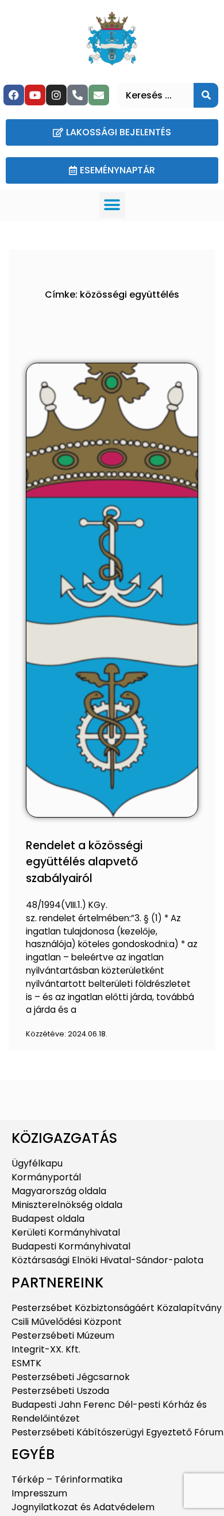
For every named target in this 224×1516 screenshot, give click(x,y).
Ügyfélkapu (37, 1163)
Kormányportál (46, 1177)
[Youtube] (35, 95)
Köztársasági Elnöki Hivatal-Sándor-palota (107, 1260)
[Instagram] (56, 95)
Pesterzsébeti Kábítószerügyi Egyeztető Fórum (117, 1432)
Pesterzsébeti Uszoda (60, 1390)
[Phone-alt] (77, 95)
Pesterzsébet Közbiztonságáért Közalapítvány (116, 1307)
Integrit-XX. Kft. (45, 1349)
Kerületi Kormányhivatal (65, 1232)
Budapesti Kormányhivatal (70, 1246)
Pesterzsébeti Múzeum (62, 1335)
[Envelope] (98, 95)
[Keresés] (206, 95)
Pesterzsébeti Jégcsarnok (70, 1377)
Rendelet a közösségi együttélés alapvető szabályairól (84, 862)
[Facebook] (13, 95)
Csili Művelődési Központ (66, 1321)
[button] (112, 205)
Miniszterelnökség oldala (66, 1204)
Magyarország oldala (58, 1191)
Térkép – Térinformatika (66, 1479)
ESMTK (26, 1363)
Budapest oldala (47, 1218)
